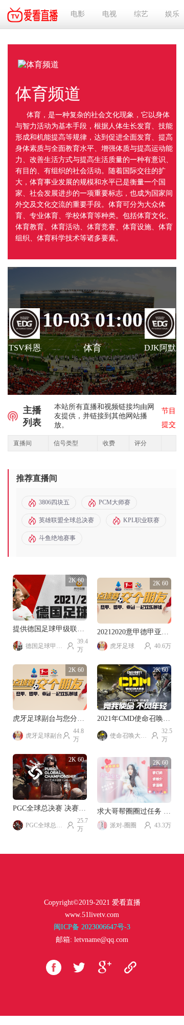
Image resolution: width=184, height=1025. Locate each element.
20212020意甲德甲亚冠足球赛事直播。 (134, 632)
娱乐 (172, 14)
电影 (78, 14)
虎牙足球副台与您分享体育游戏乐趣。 (50, 718)
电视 (109, 14)
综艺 (141, 14)
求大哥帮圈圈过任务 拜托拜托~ (134, 811)
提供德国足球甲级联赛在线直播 (50, 629)
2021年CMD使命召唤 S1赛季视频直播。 (134, 718)
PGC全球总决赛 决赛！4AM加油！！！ (50, 808)
